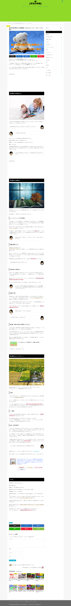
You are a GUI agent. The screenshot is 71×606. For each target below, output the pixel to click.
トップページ (23, 6)
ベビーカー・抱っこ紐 (49, 47)
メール (10, 552)
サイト (10, 556)
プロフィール (29, 6)
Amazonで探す (30, 467)
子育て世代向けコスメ (49, 54)
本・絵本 (11, 522)
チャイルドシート (49, 52)
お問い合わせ (39, 6)
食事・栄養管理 (48, 72)
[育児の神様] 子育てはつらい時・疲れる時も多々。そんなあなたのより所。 (24, 604)
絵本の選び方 (36, 451)
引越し (47, 49)
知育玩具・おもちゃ (49, 57)
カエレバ (21, 464)
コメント (11, 538)
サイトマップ (34, 6)
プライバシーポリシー (46, 6)
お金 (46, 67)
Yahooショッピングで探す (38, 467)
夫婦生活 (47, 65)
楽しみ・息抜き (48, 75)
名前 (10, 548)
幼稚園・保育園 (48, 39)
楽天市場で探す (21, 467)
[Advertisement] (35, 14)
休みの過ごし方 (48, 44)
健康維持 (47, 34)
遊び (46, 62)
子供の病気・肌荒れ (49, 36)
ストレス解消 (48, 70)
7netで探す (21, 469)
